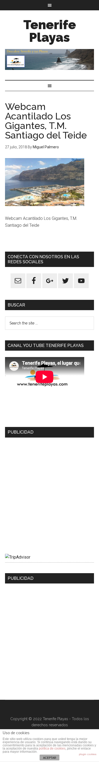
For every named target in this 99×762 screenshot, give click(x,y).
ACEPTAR (49, 757)
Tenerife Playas (49, 31)
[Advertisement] (49, 493)
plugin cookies (87, 754)
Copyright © (21, 719)
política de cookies (52, 748)
